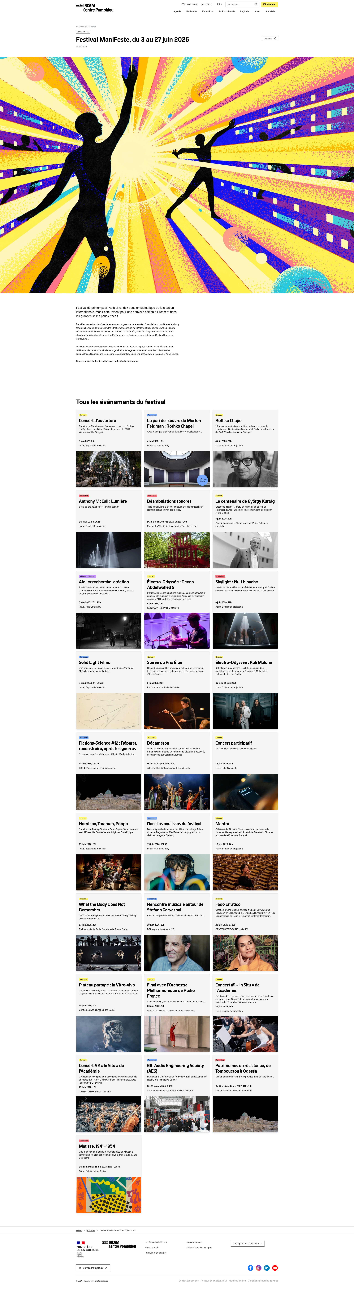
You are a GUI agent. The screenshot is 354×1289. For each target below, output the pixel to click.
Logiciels (244, 11)
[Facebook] (250, 1268)
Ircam (257, 11)
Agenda (177, 11)
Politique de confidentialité (214, 1281)
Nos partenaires (194, 1242)
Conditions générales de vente (263, 1281)
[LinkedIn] (267, 1268)
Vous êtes (206, 4)
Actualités (270, 11)
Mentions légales (237, 1281)
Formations (207, 11)
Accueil (79, 1230)
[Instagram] (259, 1268)
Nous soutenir (151, 1247)
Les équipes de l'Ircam (156, 1242)
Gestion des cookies (189, 1281)
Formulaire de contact (155, 1253)
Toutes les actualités (87, 26)
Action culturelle (227, 11)
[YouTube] (275, 1268)
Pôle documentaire (190, 4)
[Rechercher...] (256, 4)
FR (218, 4)
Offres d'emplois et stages (199, 1247)
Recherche (191, 11)
